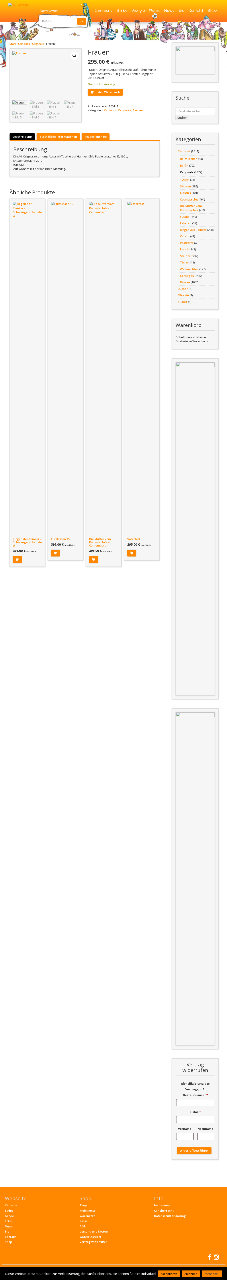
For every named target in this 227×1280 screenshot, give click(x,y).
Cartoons (103, 10)
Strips (122, 10)
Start (13, 44)
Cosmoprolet (189, 199)
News (169, 10)
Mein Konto (88, 1211)
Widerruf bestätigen (194, 1150)
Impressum (162, 1205)
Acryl (186, 180)
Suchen (182, 118)
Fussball (185, 217)
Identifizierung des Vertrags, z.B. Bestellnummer (195, 1089)
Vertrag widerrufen (94, 1242)
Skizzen (138, 110)
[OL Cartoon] (18, 5)
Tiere (184, 262)
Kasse (84, 1221)
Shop (212, 10)
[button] (74, 56)
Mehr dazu (212, 1274)
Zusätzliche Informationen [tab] (58, 137)
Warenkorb (87, 1216)
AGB (83, 1226)
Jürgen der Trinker (193, 230)
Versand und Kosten (94, 1231)
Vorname (185, 1129)
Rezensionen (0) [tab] (95, 137)
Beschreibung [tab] (22, 137)
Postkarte (187, 243)
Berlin (184, 165)
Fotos (154, 10)
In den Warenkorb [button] (17, 559)
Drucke (185, 282)
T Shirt (182, 302)
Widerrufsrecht (90, 1237)
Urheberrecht (164, 1211)
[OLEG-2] (195, 60)
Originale (38, 44)
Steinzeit (186, 256)
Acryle (138, 10)
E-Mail (195, 1112)
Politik (184, 249)
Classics (185, 193)
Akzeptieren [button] (169, 1274)
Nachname (206, 1129)
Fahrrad (186, 223)
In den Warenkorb (107, 92)
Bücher (183, 289)
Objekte (183, 295)
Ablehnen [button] (191, 1274)
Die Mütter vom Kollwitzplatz (191, 208)
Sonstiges (187, 276)
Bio (181, 10)
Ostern (185, 236)
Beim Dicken (188, 159)
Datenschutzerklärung (170, 1216)
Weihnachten (189, 269)
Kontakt (196, 10)
